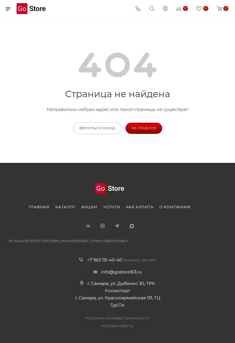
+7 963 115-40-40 (104, 260)
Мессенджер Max (132, 226)
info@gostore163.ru (121, 272)
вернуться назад (97, 128)
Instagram (102, 226)
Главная (39, 207)
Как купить (140, 207)
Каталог (65, 207)
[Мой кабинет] (165, 9)
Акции (89, 207)
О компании (175, 207)
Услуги (111, 207)
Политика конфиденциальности (117, 318)
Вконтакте (88, 226)
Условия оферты (117, 326)
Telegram (117, 226)
